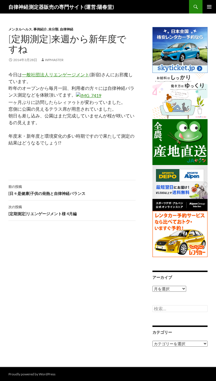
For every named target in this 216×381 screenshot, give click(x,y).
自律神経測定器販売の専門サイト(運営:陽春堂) (61, 7)
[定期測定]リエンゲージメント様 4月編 (42, 210)
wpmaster (54, 60)
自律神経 (66, 29)
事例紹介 (40, 29)
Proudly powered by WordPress (31, 374)
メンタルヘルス (20, 29)
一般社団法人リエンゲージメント (55, 74)
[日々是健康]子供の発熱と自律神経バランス (47, 190)
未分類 (53, 29)
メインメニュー (209, 7)
